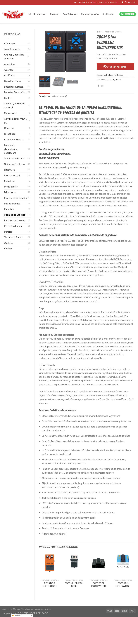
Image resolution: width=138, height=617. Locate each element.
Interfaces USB (12, 175)
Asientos (8, 69)
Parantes (9, 209)
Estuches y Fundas (14, 139)
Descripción (44, 96)
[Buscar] (30, 14)
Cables (7, 97)
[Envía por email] (102, 86)
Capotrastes (10, 113)
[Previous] (39, 574)
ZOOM (118, 80)
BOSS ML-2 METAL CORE (74, 584)
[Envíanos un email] (129, 2)
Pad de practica (12, 203)
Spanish (17, 615)
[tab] (44, 96)
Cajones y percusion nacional (14, 105)
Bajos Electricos (12, 80)
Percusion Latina (13, 226)
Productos (39, 14)
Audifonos (9, 75)
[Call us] (131, 2)
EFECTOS (110, 80)
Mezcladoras (11, 186)
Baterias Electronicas (15, 92)
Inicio (99, 31)
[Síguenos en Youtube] (134, 2)
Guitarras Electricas (14, 164)
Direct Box (9, 133)
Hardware (9, 169)
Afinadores (10, 43)
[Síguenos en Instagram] (126, 2)
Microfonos (10, 192)
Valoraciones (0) (59, 96)
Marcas (54, 14)
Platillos (8, 231)
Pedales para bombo (14, 220)
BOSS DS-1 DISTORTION (49, 584)
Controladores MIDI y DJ (15, 120)
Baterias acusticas (13, 86)
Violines (8, 248)
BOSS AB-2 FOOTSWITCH (123, 584)
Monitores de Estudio (15, 197)
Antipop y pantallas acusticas (14, 56)
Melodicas (9, 180)
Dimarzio (8, 128)
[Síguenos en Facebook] (123, 2)
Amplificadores (12, 48)
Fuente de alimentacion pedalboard (11, 149)
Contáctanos (69, 14)
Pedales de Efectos (14, 214)
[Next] (134, 574)
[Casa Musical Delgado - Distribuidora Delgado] (13, 14)
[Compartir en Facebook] (98, 86)
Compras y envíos (90, 14)
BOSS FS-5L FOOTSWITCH (98, 584)
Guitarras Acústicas (14, 158)
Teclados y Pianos (13, 237)
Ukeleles (8, 242)
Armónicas (9, 64)
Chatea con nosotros (115, 66)
